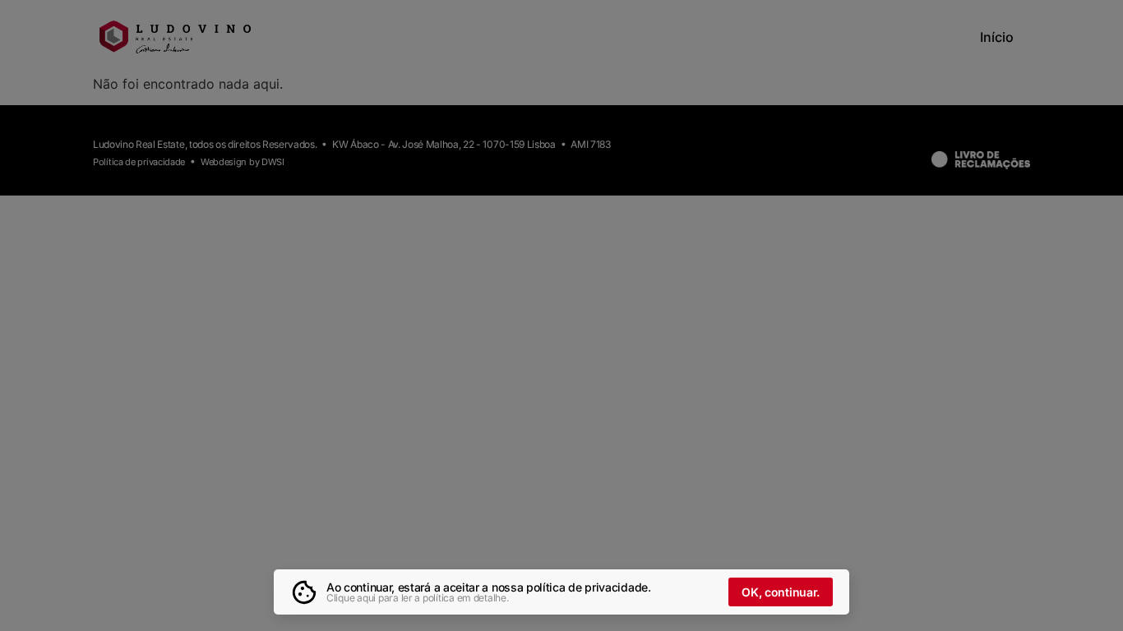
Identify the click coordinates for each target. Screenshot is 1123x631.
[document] (561, 315)
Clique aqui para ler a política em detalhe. (417, 598)
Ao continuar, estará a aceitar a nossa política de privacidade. (488, 587)
